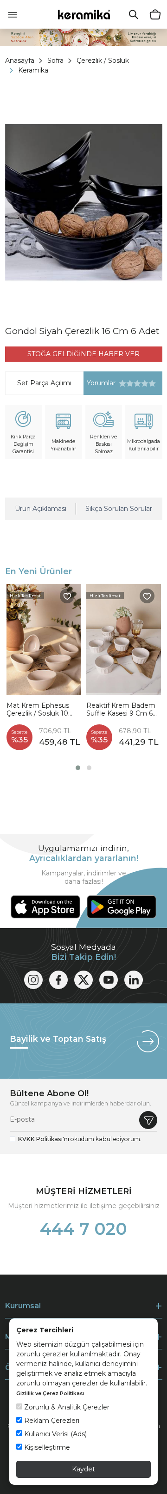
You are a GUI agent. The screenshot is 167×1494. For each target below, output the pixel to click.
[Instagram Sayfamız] (33, 980)
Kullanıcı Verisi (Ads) (54, 1434)
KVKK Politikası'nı (43, 1139)
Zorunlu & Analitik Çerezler (65, 1407)
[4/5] (133, 383)
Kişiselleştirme (46, 1447)
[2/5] (126, 383)
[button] (78, 767)
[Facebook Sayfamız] (58, 980)
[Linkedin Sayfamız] (133, 980)
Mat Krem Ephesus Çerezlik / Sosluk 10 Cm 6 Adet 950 (37, 710)
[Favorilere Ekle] (67, 596)
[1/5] (122, 383)
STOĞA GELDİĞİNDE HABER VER (83, 354)
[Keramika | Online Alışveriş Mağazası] (84, 14)
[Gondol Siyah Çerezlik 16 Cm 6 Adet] (83, 202)
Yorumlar (100, 383)
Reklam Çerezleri (50, 1420)
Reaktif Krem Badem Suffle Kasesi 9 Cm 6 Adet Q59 (120, 710)
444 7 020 (83, 1229)
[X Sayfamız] (83, 980)
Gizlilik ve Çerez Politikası (50, 1393)
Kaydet (83, 1469)
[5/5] (137, 383)
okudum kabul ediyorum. (79, 1139)
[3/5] (130, 383)
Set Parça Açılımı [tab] (44, 383)
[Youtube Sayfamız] (108, 980)
